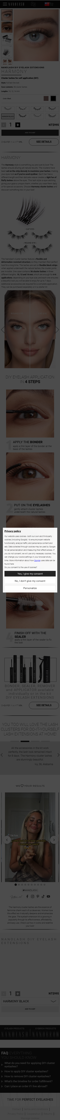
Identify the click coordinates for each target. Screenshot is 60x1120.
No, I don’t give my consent (30, 580)
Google (37, 560)
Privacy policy (12, 531)
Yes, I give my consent (30, 573)
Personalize (30, 588)
